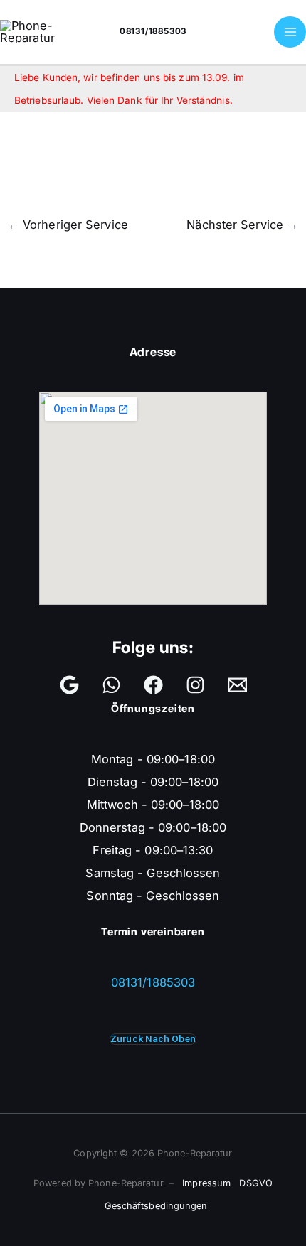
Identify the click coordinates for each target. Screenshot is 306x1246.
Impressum (206, 1183)
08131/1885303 (153, 31)
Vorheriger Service (68, 224)
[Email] (237, 684)
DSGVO (256, 1183)
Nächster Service (242, 224)
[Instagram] (195, 684)
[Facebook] (153, 684)
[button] (153, 1039)
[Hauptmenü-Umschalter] (290, 32)
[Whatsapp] (111, 684)
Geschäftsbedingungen (156, 1206)
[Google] (69, 684)
